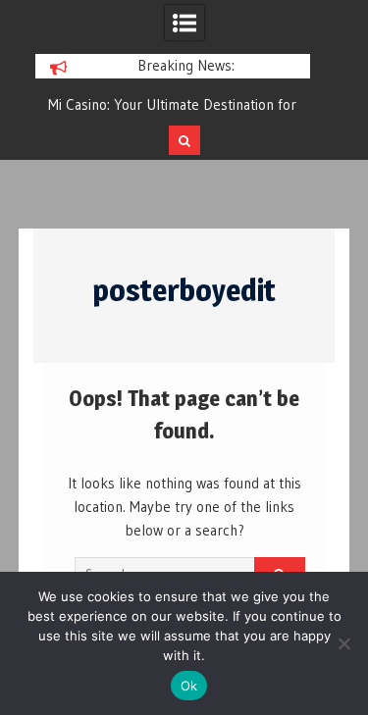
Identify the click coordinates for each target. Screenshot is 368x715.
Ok (189, 685)
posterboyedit (184, 290)
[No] (343, 643)
